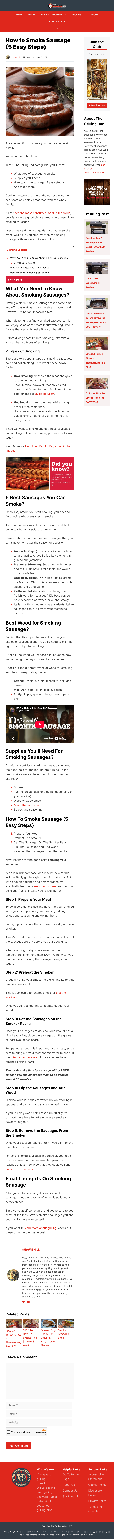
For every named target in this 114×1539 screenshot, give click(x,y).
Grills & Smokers (52, 14)
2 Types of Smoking (24, 262)
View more (16, 279)
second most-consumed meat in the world (42, 213)
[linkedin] (28, 1302)
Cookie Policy (97, 1484)
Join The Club (57, 21)
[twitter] (23, 1302)
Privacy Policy (97, 1501)
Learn (32, 14)
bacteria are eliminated (21, 1169)
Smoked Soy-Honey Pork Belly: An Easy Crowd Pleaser (48, 1338)
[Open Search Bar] (57, 28)
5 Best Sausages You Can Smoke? (29, 267)
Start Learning (72, 1496)
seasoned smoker (45, 886)
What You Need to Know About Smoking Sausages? (39, 257)
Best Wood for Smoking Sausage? (29, 272)
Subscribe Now (97, 105)
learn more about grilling (40, 1228)
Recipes (76, 14)
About (94, 14)
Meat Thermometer (26, 805)
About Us (69, 1484)
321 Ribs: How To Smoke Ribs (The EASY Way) (30, 1338)
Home (19, 14)
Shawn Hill (15, 57)
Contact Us (70, 1490)
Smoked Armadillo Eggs (63, 1334)
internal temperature (24, 1057)
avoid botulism (44, 393)
